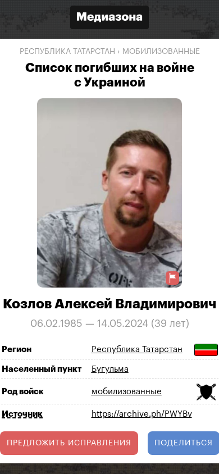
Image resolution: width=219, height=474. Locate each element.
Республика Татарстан (67, 52)
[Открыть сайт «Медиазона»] (109, 19)
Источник (22, 414)
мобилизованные (161, 52)
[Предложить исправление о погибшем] (172, 278)
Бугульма (110, 369)
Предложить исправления (69, 443)
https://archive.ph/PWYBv (142, 414)
